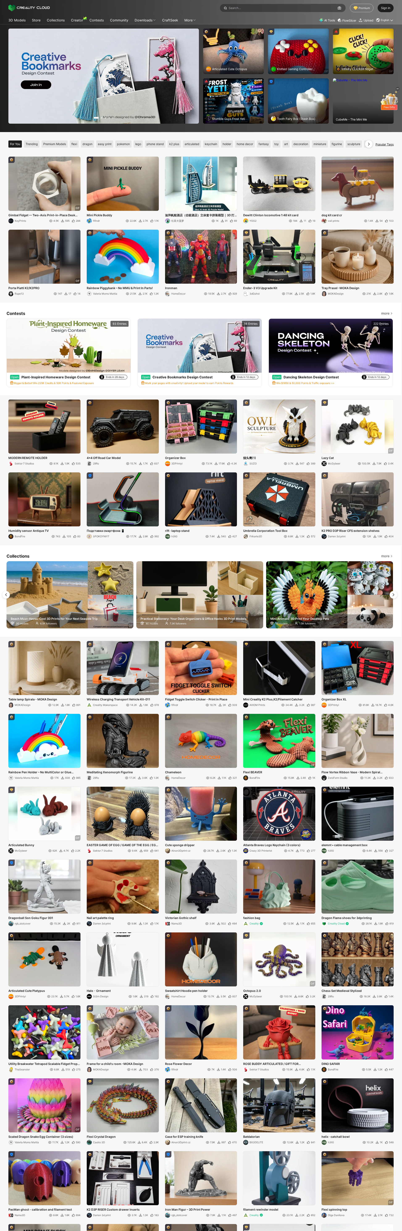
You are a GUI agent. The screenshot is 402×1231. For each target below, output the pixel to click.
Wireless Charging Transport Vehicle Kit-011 (118, 699)
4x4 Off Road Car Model (104, 458)
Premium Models (54, 144)
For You (15, 144)
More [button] (188, 20)
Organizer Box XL (334, 699)
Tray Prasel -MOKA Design (340, 288)
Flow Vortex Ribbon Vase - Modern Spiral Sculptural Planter (351, 772)
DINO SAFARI (331, 1064)
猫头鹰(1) (249, 458)
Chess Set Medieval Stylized (342, 990)
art (286, 144)
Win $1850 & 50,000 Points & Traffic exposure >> (305, 383)
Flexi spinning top (334, 1209)
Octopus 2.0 (252, 990)
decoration (300, 144)
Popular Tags (385, 144)
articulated (192, 144)
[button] (385, 20)
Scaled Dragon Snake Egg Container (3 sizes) (40, 1136)
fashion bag (251, 918)
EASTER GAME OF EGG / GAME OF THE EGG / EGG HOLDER (122, 845)
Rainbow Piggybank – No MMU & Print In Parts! (120, 288)
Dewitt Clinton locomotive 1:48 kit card (270, 215)
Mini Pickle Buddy (99, 215)
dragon (87, 144)
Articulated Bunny (21, 845)
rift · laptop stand (177, 530)
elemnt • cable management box (345, 845)
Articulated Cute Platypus (26, 990)
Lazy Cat (328, 458)
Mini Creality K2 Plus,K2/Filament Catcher (273, 699)
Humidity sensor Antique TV (28, 530)
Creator (77, 20)
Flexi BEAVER (252, 772)
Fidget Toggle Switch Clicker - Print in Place (196, 699)
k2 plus (174, 144)
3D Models (17, 20)
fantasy (264, 144)
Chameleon (173, 772)
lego (138, 144)
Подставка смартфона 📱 (106, 530)
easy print (105, 144)
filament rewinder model (260, 1209)
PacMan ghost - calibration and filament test (40, 1209)
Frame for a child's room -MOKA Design (115, 1064)
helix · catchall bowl (336, 1136)
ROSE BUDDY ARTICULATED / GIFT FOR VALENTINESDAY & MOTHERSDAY (270, 1064)
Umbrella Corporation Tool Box (265, 530)
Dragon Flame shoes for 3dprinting (347, 918)
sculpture (353, 144)
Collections (56, 20)
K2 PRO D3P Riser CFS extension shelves (351, 530)
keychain (211, 144)
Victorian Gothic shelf (180, 918)
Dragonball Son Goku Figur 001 (30, 918)
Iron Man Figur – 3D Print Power (187, 1209)
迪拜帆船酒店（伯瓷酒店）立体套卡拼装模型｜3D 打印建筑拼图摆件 (199, 215)
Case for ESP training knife (184, 1136)
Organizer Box (175, 458)
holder (227, 144)
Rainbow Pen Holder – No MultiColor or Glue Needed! (39, 772)
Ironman (171, 288)
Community (119, 20)
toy (276, 144)
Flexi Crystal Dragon (101, 1136)
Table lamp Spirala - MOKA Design (32, 699)
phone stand (155, 144)
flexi (74, 144)
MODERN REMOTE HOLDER (27, 458)
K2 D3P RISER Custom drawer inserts (113, 1209)
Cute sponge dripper (180, 845)
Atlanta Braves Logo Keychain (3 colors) (272, 845)
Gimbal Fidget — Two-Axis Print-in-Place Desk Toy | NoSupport (41, 215)
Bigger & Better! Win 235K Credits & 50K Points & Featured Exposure (53, 383)
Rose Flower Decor (178, 1064)
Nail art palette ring (100, 918)
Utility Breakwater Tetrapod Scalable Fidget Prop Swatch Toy (43, 1064)
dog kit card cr (332, 215)
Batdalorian (251, 1136)
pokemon (123, 144)
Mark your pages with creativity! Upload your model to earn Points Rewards (189, 383)
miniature (320, 144)
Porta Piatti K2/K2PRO (23, 288)
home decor (245, 144)
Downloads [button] (143, 20)
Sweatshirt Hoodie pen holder (186, 990)
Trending (32, 144)
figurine (337, 144)
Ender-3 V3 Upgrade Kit (260, 288)
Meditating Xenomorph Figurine (110, 772)
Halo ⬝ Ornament (99, 990)
